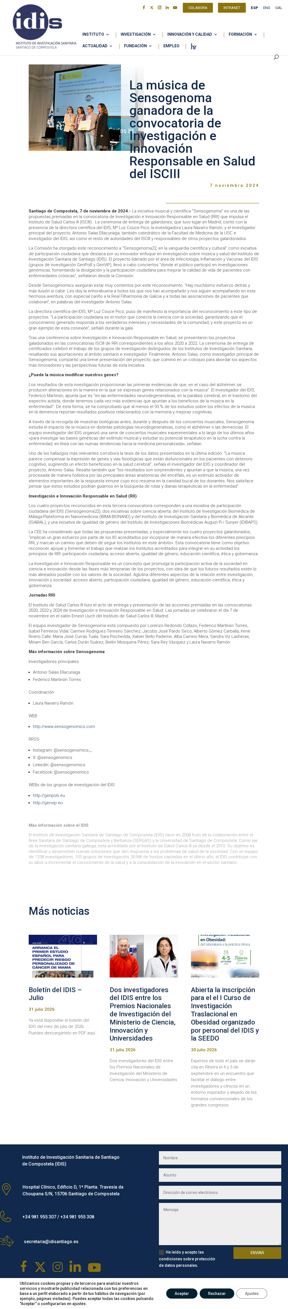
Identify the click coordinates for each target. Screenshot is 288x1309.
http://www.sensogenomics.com (64, 726)
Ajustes (252, 1293)
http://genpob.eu (49, 795)
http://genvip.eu (48, 802)
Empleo (171, 46)
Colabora (197, 8)
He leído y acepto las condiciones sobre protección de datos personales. (187, 1259)
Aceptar (182, 1293)
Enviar (257, 1252)
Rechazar (217, 1293)
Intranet (232, 8)
